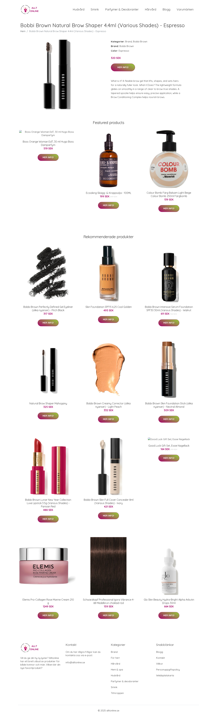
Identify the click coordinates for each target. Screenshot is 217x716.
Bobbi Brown (140, 41)
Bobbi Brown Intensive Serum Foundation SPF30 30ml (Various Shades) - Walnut (169, 308)
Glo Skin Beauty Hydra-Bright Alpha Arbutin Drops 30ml (169, 601)
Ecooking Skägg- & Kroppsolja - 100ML (108, 192)
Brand (128, 41)
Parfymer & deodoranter (122, 9)
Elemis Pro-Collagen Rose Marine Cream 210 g (48, 601)
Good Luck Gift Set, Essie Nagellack (168, 445)
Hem (22, 31)
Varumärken (185, 9)
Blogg (166, 9)
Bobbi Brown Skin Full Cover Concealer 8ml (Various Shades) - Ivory (108, 501)
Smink (95, 9)
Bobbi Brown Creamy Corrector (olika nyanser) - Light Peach (108, 405)
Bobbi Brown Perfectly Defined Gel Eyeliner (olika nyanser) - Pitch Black (48, 308)
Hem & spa (117, 669)
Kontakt (160, 657)
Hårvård (150, 9)
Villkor (159, 663)
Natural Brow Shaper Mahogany (48, 403)
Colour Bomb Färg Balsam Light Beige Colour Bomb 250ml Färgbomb (169, 194)
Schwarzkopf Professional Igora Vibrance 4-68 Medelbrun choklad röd (108, 601)
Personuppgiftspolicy (168, 669)
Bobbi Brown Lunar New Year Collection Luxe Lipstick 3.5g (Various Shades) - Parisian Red (48, 503)
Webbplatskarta (165, 675)
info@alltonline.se (75, 662)
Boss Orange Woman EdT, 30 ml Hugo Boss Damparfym (48, 143)
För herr (115, 657)
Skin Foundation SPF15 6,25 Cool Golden (108, 306)
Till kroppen (117, 693)
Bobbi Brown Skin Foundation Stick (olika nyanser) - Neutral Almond (169, 405)
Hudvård (78, 9)
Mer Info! (123, 67)
